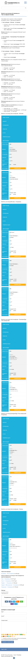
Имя (2, 611)
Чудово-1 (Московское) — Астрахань (9, 585)
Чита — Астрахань (5, 579)
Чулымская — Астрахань (6, 587)
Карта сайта (4, 649)
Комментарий (4, 620)
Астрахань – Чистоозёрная (7, 573)
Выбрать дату (17, 168)
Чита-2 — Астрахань (5, 581)
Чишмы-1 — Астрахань (6, 583)
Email (2, 616)
